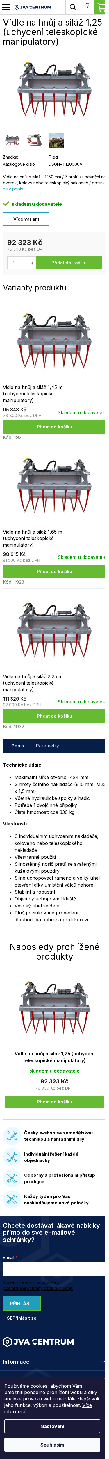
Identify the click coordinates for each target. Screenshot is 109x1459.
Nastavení (52, 1426)
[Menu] (6, 7)
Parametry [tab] (47, 746)
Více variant (26, 219)
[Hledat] (72, 7)
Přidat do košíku (69, 262)
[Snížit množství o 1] (24, 262)
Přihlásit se (20, 1306)
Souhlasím (52, 1445)
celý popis (13, 188)
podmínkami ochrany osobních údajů (38, 1288)
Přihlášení (87, 7)
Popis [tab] (18, 746)
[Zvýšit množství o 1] (32, 262)
